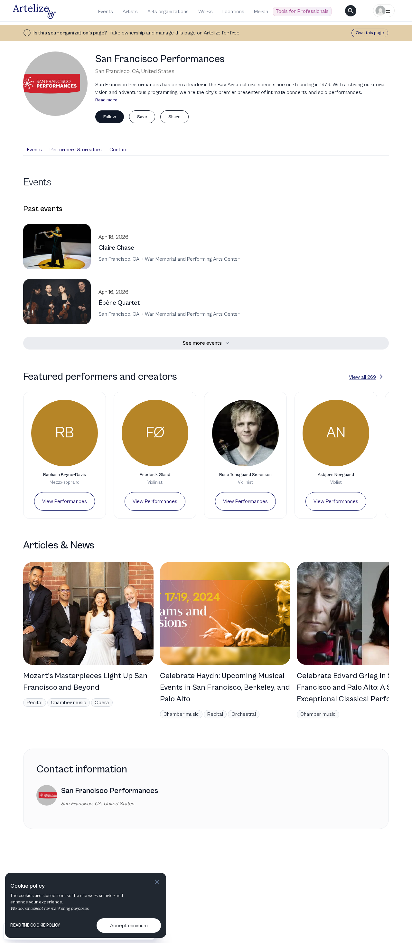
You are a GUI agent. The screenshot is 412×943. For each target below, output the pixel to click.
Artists (130, 11)
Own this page (370, 32)
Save (142, 116)
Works (205, 11)
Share (174, 116)
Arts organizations (168, 11)
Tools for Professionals (302, 11)
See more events (202, 343)
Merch (261, 11)
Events (105, 11)
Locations (233, 11)
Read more (106, 100)
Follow (109, 116)
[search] (350, 10)
